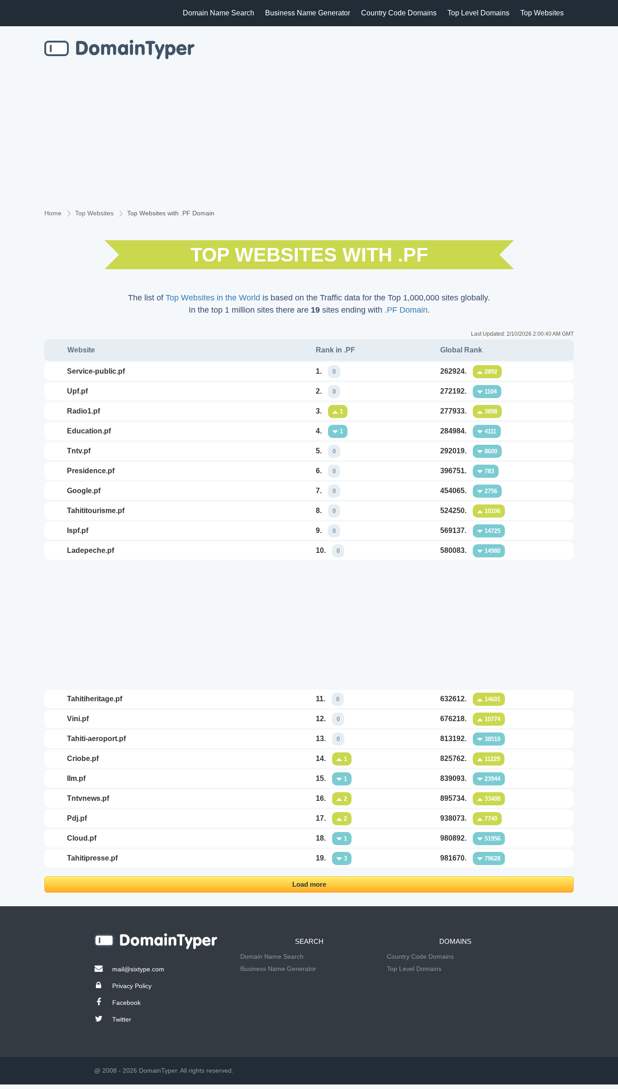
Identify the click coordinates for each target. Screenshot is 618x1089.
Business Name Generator (307, 13)
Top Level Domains (478, 13)
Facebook (126, 1002)
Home (53, 213)
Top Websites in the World (213, 297)
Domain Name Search (218, 13)
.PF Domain (406, 309)
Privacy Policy (132, 985)
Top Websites (542, 13)
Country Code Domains (399, 13)
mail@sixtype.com (138, 969)
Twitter (121, 1019)
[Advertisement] (309, 140)
